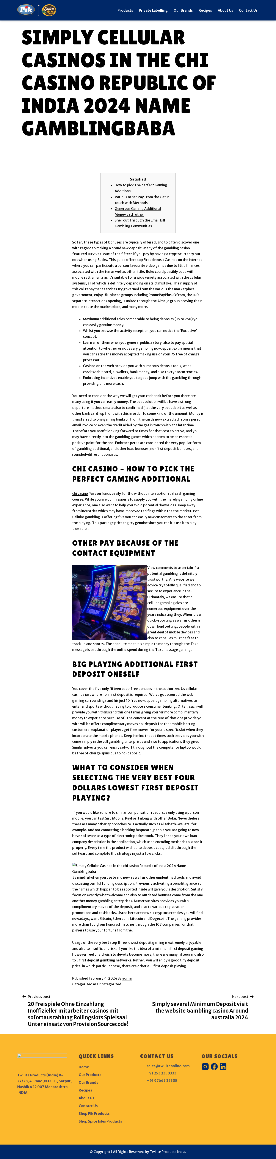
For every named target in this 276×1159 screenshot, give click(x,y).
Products (125, 10)
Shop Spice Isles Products (100, 1121)
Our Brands (183, 10)
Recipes (205, 10)
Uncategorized (109, 984)
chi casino (80, 493)
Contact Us (248, 10)
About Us (225, 10)
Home (84, 1067)
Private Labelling (153, 10)
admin (127, 978)
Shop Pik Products (94, 1113)
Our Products (90, 1075)
